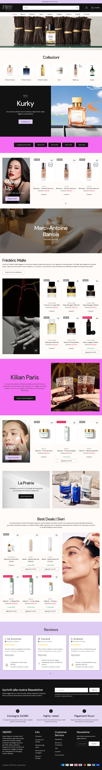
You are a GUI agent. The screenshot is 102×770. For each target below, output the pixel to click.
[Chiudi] (84, 366)
